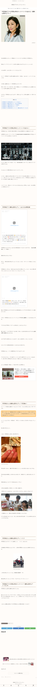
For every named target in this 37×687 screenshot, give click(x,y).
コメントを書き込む (18, 673)
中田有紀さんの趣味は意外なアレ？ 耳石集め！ (11, 104)
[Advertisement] (18, 51)
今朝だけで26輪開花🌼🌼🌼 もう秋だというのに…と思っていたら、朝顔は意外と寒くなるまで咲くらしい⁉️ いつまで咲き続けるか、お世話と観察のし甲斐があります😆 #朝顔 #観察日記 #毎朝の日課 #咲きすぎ (14, 302)
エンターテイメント (4, 623)
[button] (33, 319)
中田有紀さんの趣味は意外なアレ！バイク (10, 106)
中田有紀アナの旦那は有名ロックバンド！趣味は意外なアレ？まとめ (15, 107)
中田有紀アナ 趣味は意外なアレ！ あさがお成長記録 (12, 103)
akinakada (3, 243)
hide (15, 99)
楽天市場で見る (21, 376)
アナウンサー (11, 623)
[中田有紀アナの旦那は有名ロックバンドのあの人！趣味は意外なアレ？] (18, 628)
